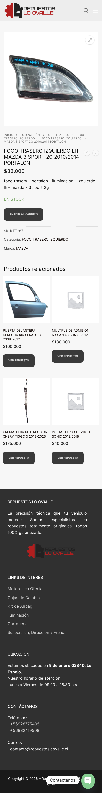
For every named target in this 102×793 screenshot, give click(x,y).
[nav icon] (95, 11)
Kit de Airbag (20, 606)
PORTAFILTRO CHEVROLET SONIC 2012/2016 (72, 434)
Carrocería (17, 623)
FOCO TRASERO (58, 135)
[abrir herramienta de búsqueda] (86, 10)
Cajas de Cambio (24, 597)
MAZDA (22, 248)
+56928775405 (25, 723)
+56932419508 (24, 730)
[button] (89, 40)
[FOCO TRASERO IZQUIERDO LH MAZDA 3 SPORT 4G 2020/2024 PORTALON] (96, 154)
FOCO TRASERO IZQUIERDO (45, 239)
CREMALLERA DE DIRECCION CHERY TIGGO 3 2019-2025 (25, 434)
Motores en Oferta (25, 588)
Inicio (8, 135)
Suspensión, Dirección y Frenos (37, 632)
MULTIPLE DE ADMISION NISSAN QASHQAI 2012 (70, 333)
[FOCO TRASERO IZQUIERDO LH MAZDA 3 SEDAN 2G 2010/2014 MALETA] (87, 154)
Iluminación (18, 615)
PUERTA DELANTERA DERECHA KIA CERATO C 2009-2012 (22, 335)
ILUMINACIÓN (30, 135)
